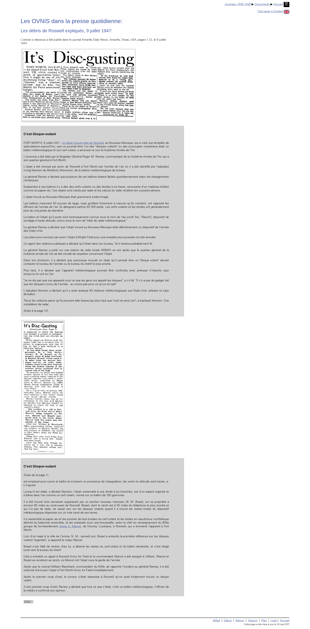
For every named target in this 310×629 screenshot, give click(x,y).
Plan (264, 620)
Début (228, 620)
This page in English (270, 11)
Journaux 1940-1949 (238, 4)
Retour (240, 620)
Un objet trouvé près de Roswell (83, 143)
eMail (216, 620)
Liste (274, 620)
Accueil (278, 4)
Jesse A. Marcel (70, 526)
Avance (252, 620)
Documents (262, 4)
